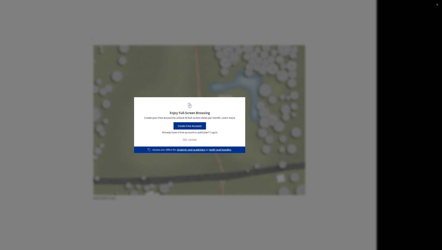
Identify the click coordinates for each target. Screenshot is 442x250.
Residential (12, 241)
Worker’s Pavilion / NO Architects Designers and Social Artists (51, 9)
